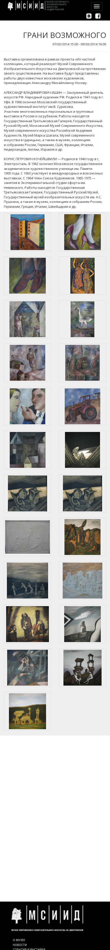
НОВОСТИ (20, 945)
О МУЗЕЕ (19, 940)
